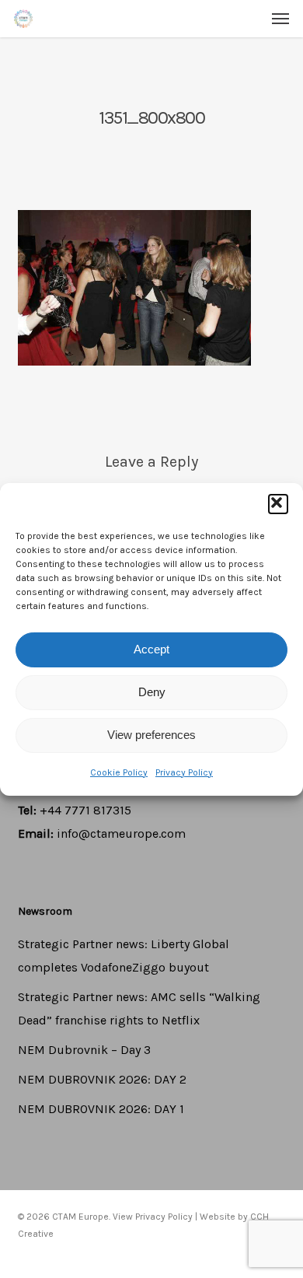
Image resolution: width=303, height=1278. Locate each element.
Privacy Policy (184, 772)
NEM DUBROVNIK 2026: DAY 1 (101, 1108)
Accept (151, 649)
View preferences (151, 734)
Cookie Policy (119, 772)
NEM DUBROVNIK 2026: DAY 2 (102, 1079)
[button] (278, 504)
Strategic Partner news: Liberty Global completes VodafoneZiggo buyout (123, 956)
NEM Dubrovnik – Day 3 (84, 1049)
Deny (151, 692)
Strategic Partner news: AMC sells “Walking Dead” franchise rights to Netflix (139, 1008)
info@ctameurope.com (121, 833)
